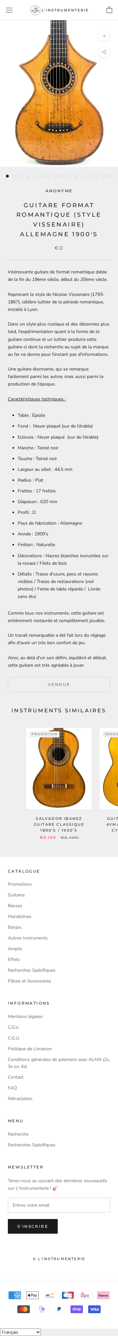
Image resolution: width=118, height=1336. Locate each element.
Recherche (18, 1134)
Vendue (59, 684)
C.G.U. (14, 1038)
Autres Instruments (28, 938)
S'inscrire (32, 1226)
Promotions (20, 884)
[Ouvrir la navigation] (9, 10)
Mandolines (19, 916)
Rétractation (20, 1099)
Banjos (15, 927)
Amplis (15, 949)
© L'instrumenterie (59, 1258)
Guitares (16, 895)
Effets (14, 959)
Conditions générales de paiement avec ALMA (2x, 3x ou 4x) (59, 1062)
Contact (16, 1077)
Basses (15, 906)
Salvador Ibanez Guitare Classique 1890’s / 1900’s (59, 824)
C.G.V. (13, 1027)
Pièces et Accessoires (29, 981)
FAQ (12, 1088)
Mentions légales (25, 1016)
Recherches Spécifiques (31, 970)
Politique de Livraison (30, 1049)
